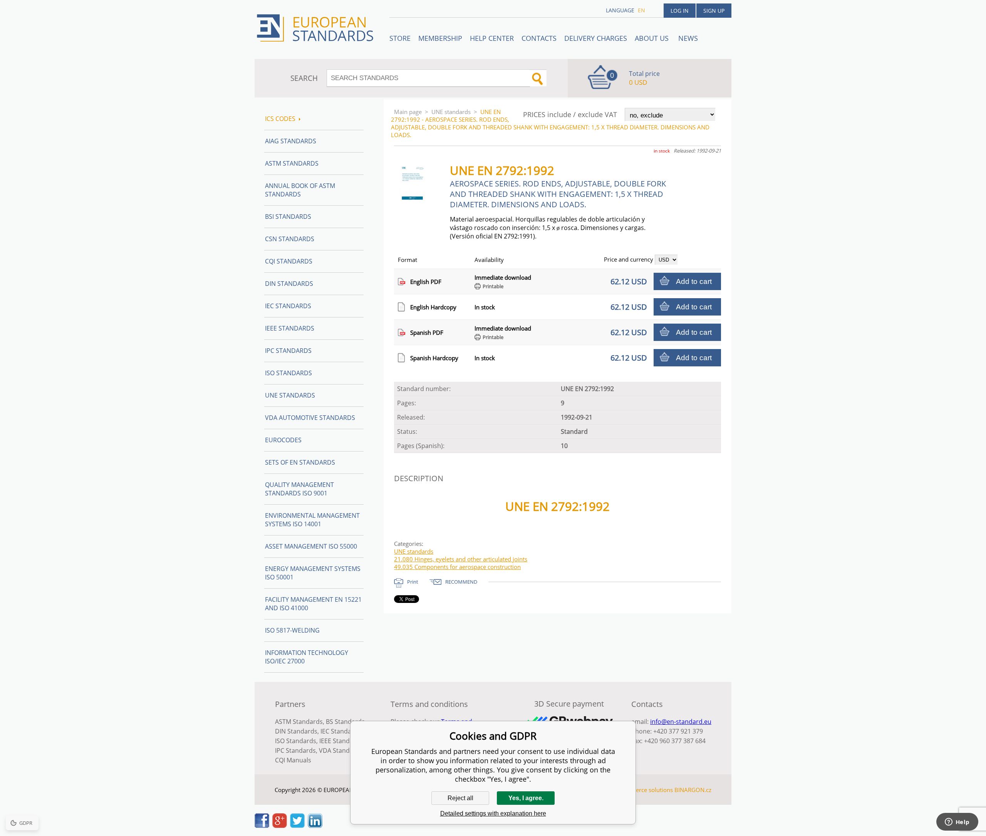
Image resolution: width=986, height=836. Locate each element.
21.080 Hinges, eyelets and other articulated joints (460, 559)
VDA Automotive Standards (310, 417)
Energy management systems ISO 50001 (313, 572)
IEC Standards (288, 306)
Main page (408, 112)
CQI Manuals (293, 760)
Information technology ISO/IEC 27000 (306, 656)
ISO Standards (288, 373)
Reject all (460, 798)
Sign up (713, 10)
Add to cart (694, 281)
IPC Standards (288, 350)
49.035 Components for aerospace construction (457, 567)
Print (412, 581)
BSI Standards (288, 216)
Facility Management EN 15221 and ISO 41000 (313, 603)
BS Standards (345, 721)
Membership (440, 38)
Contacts (539, 38)
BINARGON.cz (692, 790)
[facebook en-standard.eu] (262, 825)
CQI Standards (288, 261)
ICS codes (280, 118)
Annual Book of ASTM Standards (300, 189)
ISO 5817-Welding (292, 630)
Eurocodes (283, 440)
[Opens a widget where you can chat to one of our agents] (957, 822)
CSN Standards (289, 239)
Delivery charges (595, 38)
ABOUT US (653, 38)
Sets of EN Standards (300, 462)
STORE (400, 38)
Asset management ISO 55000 (311, 546)
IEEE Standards (289, 328)
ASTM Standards (292, 163)
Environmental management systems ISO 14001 (312, 519)
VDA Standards (341, 750)
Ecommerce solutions (644, 790)
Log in (680, 10)
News (688, 38)
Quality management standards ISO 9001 (299, 488)
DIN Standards (289, 283)
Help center (492, 38)
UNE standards (451, 112)
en (641, 10)
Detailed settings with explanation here (493, 813)
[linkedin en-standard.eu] (315, 825)
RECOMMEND (461, 581)
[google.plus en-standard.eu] (279, 825)
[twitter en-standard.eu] (297, 825)
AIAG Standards (290, 141)
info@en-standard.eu (680, 721)
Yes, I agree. (525, 798)
